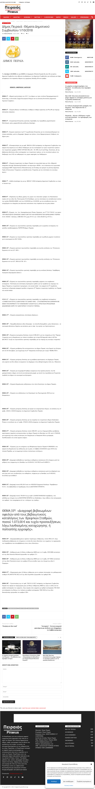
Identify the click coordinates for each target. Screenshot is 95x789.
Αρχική (3, 21)
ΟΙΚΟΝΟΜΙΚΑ (69, 740)
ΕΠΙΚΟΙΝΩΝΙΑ (84, 17)
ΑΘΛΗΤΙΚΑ (16, 17)
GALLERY (73, 17)
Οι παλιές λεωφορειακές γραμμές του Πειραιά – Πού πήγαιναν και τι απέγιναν (78, 107)
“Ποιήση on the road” (9, 626)
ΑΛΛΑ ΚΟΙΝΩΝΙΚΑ (70, 735)
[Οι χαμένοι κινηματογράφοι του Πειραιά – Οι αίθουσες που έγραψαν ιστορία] (11, 647)
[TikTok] (88, 2)
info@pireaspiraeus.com (16, 773)
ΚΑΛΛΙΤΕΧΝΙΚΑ (69, 743)
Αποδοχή (54, 781)
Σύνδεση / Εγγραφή (24, 2)
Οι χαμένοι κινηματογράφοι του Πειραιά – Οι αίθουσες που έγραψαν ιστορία (11, 657)
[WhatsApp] (17, 39)
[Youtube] (93, 2)
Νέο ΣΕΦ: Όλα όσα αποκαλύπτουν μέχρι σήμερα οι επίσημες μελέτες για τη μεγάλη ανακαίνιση (51, 658)
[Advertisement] (61, 9)
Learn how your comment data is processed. (34, 708)
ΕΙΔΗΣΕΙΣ (6, 17)
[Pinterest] (12, 39)
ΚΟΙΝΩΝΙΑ (27, 17)
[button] (91, 764)
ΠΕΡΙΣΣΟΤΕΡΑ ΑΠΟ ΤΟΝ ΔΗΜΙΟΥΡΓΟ (26, 637)
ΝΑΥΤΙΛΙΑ (37, 17)
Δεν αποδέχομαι (68, 781)
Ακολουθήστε (89, 62)
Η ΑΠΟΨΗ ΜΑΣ (48, 17)
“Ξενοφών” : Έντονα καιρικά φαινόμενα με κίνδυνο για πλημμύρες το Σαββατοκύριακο (47, 628)
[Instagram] (82, 2)
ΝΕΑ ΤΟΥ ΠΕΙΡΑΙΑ (11, 21)
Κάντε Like (90, 57)
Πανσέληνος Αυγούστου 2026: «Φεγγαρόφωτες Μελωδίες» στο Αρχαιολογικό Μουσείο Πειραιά (31, 658)
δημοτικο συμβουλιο (32, 608)
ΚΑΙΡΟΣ (58, 17)
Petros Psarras (8, 33)
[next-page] (61, 637)
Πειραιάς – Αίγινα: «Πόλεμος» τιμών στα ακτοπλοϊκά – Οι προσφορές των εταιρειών (78, 117)
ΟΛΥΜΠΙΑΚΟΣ (69, 732)
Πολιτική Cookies (68, 785)
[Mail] (85, 2)
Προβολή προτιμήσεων (84, 781)
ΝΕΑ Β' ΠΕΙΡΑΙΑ (69, 746)
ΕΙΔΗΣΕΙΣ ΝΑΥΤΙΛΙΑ (71, 737)
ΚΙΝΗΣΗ (65, 17)
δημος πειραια (22, 608)
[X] (91, 2)
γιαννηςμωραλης (13, 608)
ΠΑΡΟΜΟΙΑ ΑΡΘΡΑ (8, 637)
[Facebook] (79, 2)
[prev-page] (58, 637)
